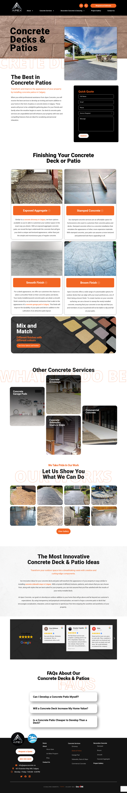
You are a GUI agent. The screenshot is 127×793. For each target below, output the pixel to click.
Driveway (75, 746)
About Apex (50, 749)
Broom (99, 750)
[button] (63, 696)
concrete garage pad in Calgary (37, 304)
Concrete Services (46, 11)
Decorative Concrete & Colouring (71, 11)
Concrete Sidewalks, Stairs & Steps (63, 435)
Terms (62, 786)
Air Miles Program (52, 753)
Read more (71, 648)
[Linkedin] (30, 776)
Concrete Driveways (63, 394)
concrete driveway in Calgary (34, 220)
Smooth (99, 755)
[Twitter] (21, 776)
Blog (47, 758)
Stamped (100, 746)
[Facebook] (25, 776)
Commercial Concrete (100, 425)
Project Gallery (96, 11)
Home (45, 743)
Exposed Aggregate (103, 759)
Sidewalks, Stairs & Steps (80, 759)
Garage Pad (75, 755)
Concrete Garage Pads (27, 406)
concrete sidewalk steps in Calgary (38, 584)
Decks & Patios (77, 751)
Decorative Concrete (100, 743)
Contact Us (111, 11)
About (29, 11)
